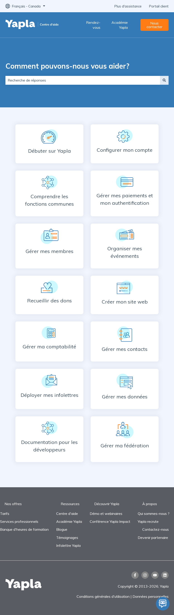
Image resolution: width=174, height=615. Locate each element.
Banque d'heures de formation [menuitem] (24, 529)
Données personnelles (151, 596)
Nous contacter (154, 25)
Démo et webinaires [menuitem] (106, 513)
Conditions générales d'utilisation (103, 596)
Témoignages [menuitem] (67, 537)
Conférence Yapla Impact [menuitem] (110, 521)
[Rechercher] (164, 80)
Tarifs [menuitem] (4, 513)
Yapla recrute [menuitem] (148, 521)
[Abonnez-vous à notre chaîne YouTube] (155, 575)
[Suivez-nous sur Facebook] (135, 575)
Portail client (159, 6)
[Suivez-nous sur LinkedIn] (165, 575)
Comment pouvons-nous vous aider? (67, 65)
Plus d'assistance (128, 6)
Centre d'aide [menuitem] (67, 513)
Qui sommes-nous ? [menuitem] (153, 513)
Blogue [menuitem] (61, 529)
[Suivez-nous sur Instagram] (145, 575)
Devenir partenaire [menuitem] (153, 537)
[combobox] (82, 80)
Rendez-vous (93, 25)
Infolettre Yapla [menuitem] (68, 545)
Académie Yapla (119, 25)
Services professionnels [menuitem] (19, 521)
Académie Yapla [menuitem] (69, 521)
